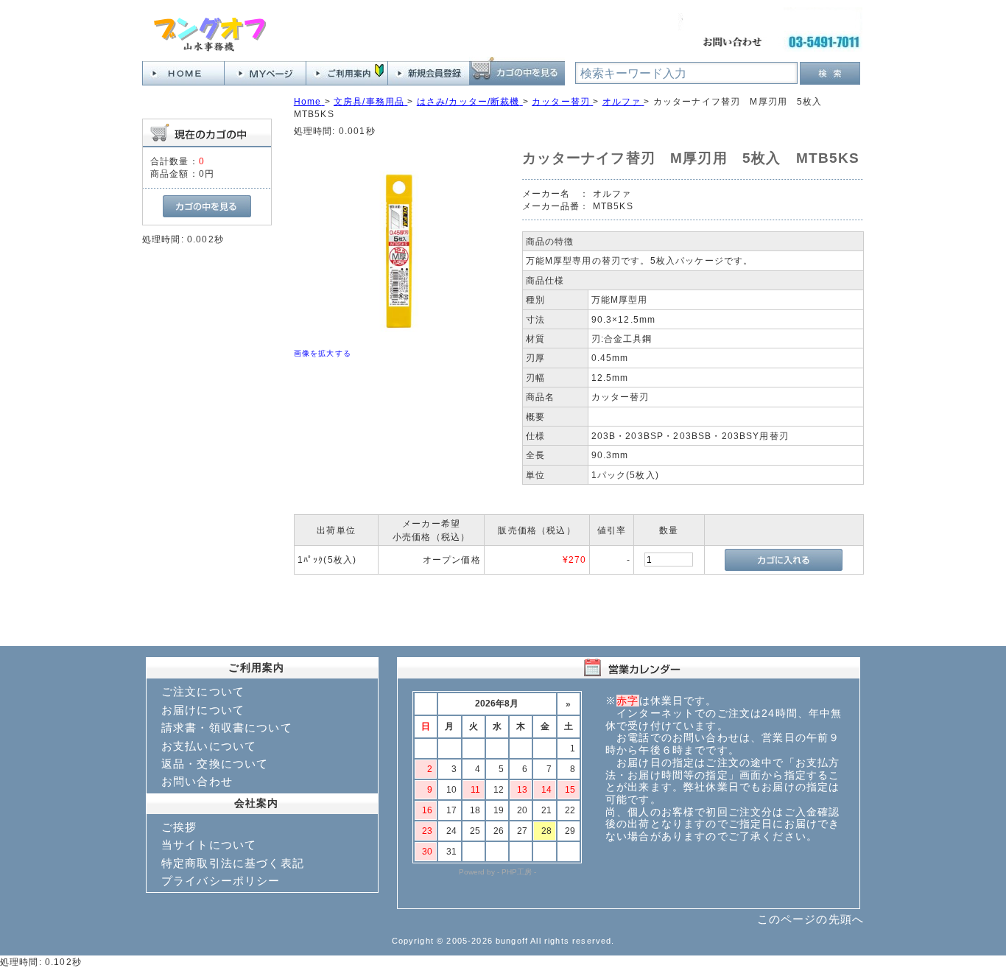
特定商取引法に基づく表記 (232, 863)
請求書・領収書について (226, 727)
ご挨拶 (179, 827)
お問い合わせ (197, 781)
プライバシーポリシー (221, 880)
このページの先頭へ (810, 919)
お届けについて (203, 710)
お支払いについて (208, 746)
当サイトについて (208, 844)
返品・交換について (214, 763)
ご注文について (203, 691)
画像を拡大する (322, 353)
